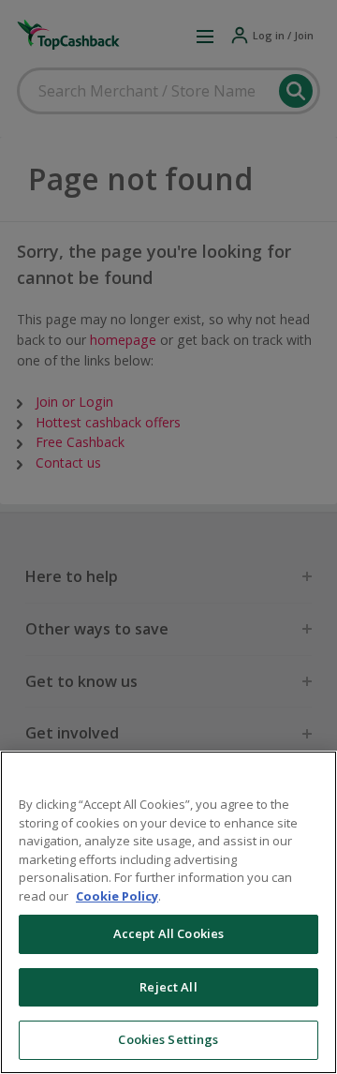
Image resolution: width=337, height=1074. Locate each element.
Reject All (168, 986)
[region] (168, 912)
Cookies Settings (168, 1039)
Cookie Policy (117, 896)
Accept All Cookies (168, 933)
